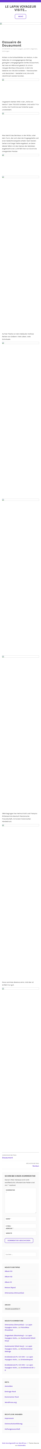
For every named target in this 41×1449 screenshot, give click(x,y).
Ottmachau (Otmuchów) (14, 1293)
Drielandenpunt (27, 1359)
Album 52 (8, 1277)
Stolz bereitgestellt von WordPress (14, 1443)
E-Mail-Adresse (9, 1227)
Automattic (22, 1445)
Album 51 (8, 1282)
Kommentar (10, 1191)
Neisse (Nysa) (10, 1287)
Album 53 (8, 1271)
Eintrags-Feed (10, 1392)
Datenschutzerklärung (13, 1424)
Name (8, 1219)
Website (9, 1233)
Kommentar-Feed (12, 1397)
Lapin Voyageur (18, 49)
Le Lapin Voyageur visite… (20, 8)
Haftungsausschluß (12, 1429)
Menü (20, 16)
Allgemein (34, 49)
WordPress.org (11, 1402)
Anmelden (9, 1386)
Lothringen (5, 51)
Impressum (9, 1418)
